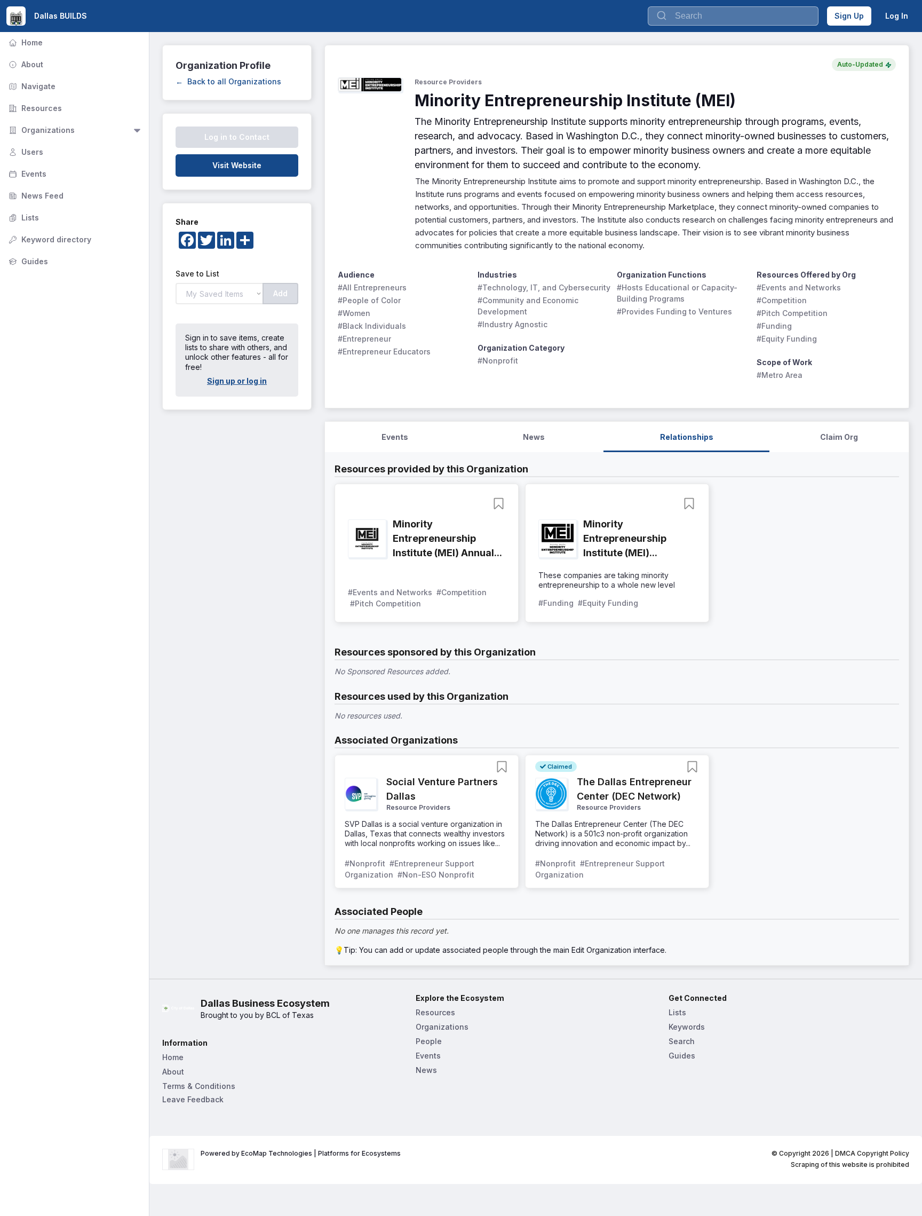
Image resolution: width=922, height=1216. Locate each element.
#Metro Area (779, 375)
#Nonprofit (498, 360)
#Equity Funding (787, 338)
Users (24, 151)
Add (280, 293)
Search (682, 1041)
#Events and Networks (799, 287)
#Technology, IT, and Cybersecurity (544, 287)
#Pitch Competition (792, 313)
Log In (896, 15)
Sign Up (849, 15)
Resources (34, 108)
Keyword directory (48, 239)
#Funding (774, 325)
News (426, 1070)
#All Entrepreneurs (372, 287)
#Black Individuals (372, 325)
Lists (22, 217)
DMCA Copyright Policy (872, 1153)
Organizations (40, 130)
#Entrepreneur (364, 338)
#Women (354, 313)
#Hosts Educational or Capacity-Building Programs (677, 293)
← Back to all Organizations (228, 81)
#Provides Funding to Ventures (674, 311)
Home (24, 42)
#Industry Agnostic (512, 324)
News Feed (34, 195)
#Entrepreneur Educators (384, 351)
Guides (27, 261)
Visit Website (236, 165)
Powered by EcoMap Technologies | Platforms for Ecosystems (301, 1153)
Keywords (687, 1026)
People (429, 1041)
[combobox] (733, 16)
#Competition (782, 300)
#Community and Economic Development (529, 306)
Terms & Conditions (198, 1086)
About (24, 64)
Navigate (30, 86)
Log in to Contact (236, 136)
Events (26, 173)
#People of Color (369, 300)
